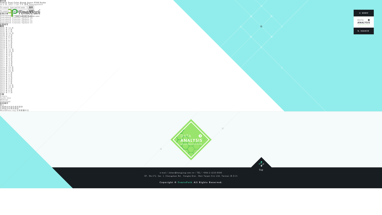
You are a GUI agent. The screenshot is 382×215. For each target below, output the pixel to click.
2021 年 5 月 (6, 30)
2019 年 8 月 (6, 37)
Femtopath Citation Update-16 (16, 21)
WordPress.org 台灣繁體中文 (14, 110)
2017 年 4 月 (6, 62)
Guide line (5, 98)
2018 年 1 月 (6, 48)
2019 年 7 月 (6, 39)
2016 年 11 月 (7, 69)
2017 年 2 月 (6, 66)
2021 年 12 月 (7, 28)
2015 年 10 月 (7, 87)
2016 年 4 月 (6, 78)
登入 (2, 105)
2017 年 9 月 (6, 53)
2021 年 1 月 (6, 32)
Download (5, 101)
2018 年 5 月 (6, 44)
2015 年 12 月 (7, 85)
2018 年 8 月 (6, 41)
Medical (4, 100)
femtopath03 (36, 4)
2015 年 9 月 (6, 89)
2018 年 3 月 (6, 46)
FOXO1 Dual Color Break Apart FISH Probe (23, 3)
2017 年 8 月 (6, 55)
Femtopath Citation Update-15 (16, 23)
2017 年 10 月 (7, 51)
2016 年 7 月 (6, 73)
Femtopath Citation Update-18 (16, 17)
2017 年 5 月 (6, 60)
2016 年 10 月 (7, 71)
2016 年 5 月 (6, 76)
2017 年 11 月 (7, 49)
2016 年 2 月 (6, 82)
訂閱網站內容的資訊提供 (11, 107)
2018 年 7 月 (6, 42)
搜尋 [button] (31, 7)
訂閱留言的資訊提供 (9, 109)
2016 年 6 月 (6, 75)
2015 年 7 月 (6, 92)
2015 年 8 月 (6, 91)
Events (3, 96)
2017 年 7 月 (6, 57)
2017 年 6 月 (6, 58)
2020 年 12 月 (7, 33)
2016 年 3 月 (6, 80)
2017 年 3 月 (6, 64)
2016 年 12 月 (7, 67)
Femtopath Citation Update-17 (16, 19)
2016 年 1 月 (6, 84)
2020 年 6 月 (6, 35)
